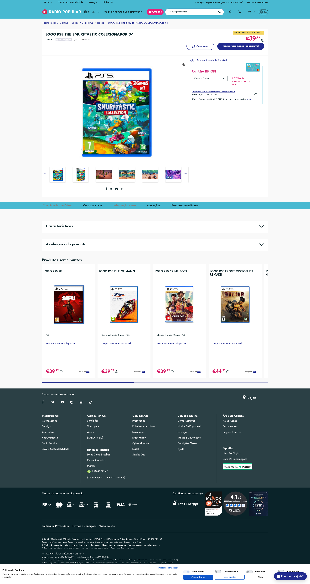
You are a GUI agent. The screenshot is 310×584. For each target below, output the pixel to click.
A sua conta (230, 421)
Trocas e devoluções (189, 438)
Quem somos (49, 421)
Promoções (138, 421)
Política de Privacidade (56, 526)
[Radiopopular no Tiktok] (90, 403)
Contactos (48, 432)
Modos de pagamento (190, 426)
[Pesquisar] (219, 12)
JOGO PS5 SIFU (54, 271)
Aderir (90, 432)
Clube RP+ (108, 2)
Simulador (92, 421)
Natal (135, 449)
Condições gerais (187, 443)
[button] (185, 173)
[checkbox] (186, 571)
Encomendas (230, 426)
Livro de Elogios (232, 453)
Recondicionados (96, 460)
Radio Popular (49, 443)
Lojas (251, 398)
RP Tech (48, 2)
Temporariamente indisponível (212, 60)
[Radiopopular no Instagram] (81, 403)
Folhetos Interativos (143, 426)
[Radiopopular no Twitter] (52, 403)
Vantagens (93, 426)
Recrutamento (50, 438)
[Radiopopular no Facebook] (43, 403)
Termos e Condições (84, 526)
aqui (249, 99)
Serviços (93, 2)
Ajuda (181, 449)
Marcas (91, 466)
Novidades (138, 432)
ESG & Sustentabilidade (70, 2)
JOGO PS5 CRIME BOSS (170, 271)
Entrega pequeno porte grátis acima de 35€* (219, 2)
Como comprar (186, 421)
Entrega (182, 432)
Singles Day (138, 455)
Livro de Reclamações (235, 459)
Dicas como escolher (98, 455)
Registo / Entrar (232, 432)
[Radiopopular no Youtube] (62, 403)
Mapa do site (107, 526)
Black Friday (139, 438)
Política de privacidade (168, 568)
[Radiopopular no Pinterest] (71, 403)
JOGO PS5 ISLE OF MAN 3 (117, 271)
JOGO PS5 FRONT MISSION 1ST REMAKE (231, 273)
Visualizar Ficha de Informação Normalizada (213, 92)
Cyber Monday (140, 443)
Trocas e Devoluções (257, 2)
